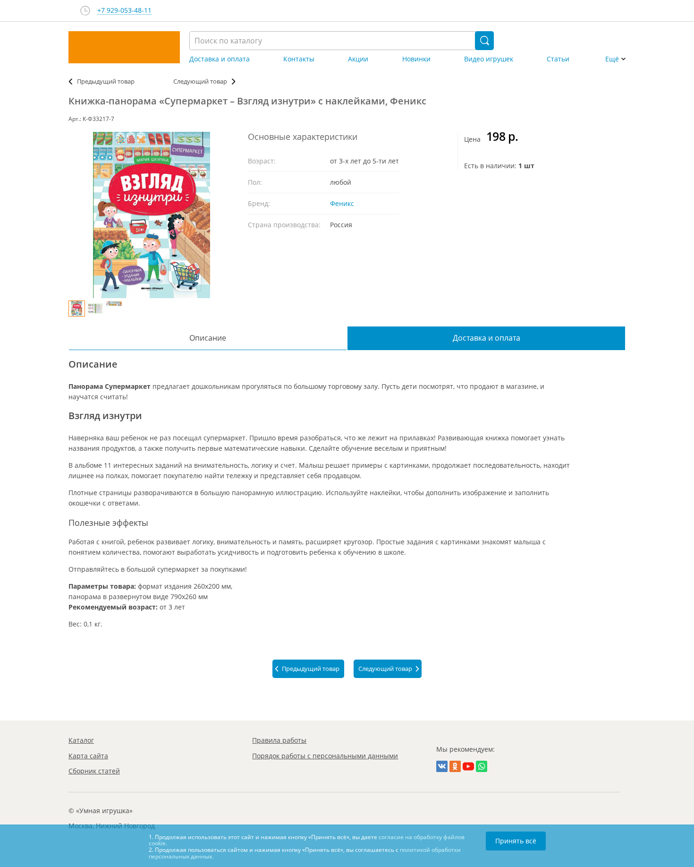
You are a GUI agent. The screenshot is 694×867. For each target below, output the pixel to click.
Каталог (81, 740)
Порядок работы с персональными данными (325, 755)
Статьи (558, 59)
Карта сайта (88, 755)
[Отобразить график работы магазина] (85, 11)
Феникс (342, 203)
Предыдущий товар (106, 81)
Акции (358, 59)
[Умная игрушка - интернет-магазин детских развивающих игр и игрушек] (124, 47)
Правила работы (279, 740)
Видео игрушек (488, 59)
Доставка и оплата (219, 59)
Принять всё (515, 840)
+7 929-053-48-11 (124, 11)
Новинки (416, 59)
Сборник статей (94, 770)
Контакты (298, 59)
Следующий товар (200, 81)
